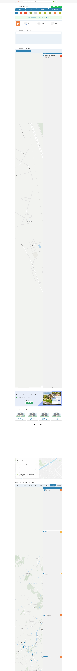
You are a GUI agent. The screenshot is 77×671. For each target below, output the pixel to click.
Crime (35, 485)
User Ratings (59, 485)
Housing (47, 485)
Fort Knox (23, 4)
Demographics (42, 9)
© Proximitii (30, 387)
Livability (56, 1)
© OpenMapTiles (39, 387)
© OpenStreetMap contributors (34, 387)
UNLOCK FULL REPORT (57, 6)
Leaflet (42, 387)
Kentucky (19, 4)
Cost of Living (30, 485)
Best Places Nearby (55, 9)
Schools (53, 485)
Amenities (24, 485)
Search (16, 4)
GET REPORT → (29, 402)
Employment (41, 485)
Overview (20, 9)
